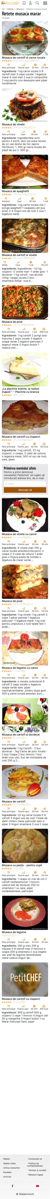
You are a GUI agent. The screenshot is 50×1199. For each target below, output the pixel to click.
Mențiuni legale (35, 1175)
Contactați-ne (35, 1159)
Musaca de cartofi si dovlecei (21, 734)
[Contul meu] (30, 3)
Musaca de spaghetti (15, 191)
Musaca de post (12, 321)
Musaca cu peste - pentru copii (22, 865)
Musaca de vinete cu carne (19, 534)
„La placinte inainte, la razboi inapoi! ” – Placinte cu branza (20, 390)
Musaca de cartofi (13, 801)
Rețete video (9, 1163)
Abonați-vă (25, 489)
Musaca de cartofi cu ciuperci (21, 436)
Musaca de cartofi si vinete (19, 255)
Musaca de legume (14, 932)
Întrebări (7, 1172)
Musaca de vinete (13, 124)
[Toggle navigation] (45, 3)
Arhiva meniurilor (11, 1168)
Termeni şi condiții (37, 1170)
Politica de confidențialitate (35, 1164)
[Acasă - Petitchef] (3, 9)
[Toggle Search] (37, 3)
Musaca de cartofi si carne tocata (23, 57)
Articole (7, 1177)
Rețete (6, 1159)
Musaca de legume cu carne (20, 667)
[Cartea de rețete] (24, 3)
